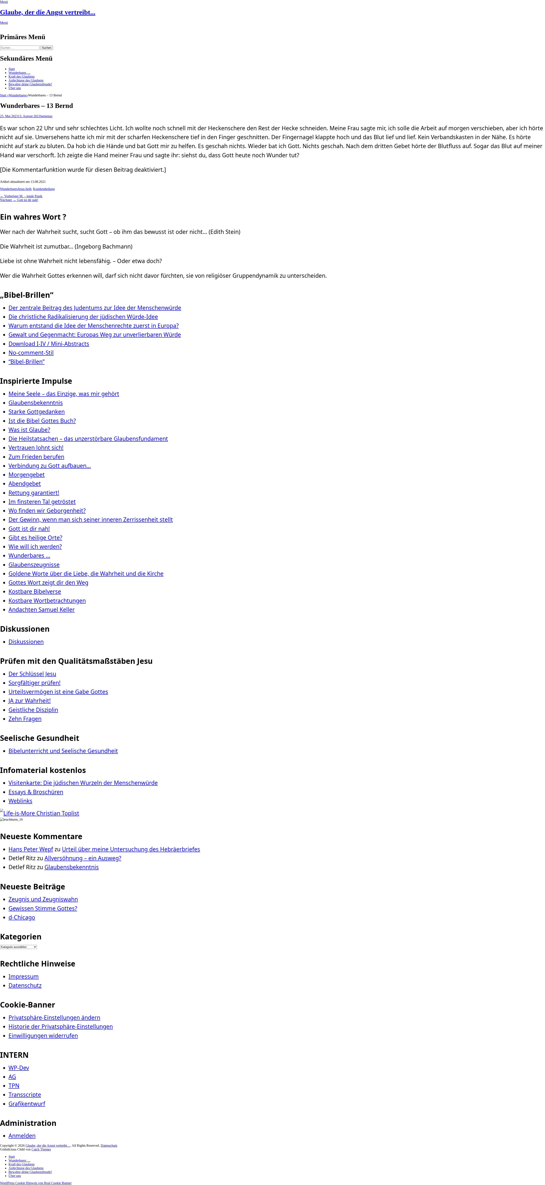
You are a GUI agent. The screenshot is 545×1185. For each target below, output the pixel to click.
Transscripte (25, 1094)
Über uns (15, 88)
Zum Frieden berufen (36, 457)
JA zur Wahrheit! (30, 700)
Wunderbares (18, 95)
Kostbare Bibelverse (35, 591)
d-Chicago (22, 917)
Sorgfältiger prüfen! (34, 683)
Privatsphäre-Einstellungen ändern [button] (54, 1017)
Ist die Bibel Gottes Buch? (42, 421)
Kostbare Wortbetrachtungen (47, 600)
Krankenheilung (44, 189)
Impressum (24, 976)
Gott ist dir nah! (29, 528)
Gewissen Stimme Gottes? (43, 908)
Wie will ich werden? (35, 546)
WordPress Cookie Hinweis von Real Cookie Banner (36, 1183)
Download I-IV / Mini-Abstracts (49, 344)
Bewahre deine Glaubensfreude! (30, 84)
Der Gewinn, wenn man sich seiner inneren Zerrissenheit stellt (91, 519)
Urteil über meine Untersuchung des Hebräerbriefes (131, 849)
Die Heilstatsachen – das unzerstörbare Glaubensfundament (88, 438)
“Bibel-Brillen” (26, 361)
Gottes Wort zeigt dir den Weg (48, 582)
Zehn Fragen (25, 719)
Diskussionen (26, 641)
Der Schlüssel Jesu (32, 674)
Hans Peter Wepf (31, 849)
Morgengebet (27, 474)
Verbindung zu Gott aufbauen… (50, 465)
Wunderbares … (19, 72)
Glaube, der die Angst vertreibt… (48, 1145)
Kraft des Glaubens (21, 76)
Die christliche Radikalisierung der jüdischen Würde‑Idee (83, 317)
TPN (14, 1085)
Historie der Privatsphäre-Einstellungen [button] (61, 1026)
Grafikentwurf (27, 1104)
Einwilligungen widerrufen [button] (43, 1035)
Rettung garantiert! (34, 493)
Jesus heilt (24, 189)
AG (12, 1077)
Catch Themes (41, 1149)
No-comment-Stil (31, 352)
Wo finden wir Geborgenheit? (47, 510)
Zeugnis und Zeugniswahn (43, 899)
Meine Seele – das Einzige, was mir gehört (64, 394)
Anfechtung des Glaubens (26, 80)
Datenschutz (25, 985)
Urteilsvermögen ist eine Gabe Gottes (58, 692)
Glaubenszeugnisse (34, 564)
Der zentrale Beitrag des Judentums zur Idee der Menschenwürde (95, 308)
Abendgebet (25, 483)
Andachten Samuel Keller (42, 609)
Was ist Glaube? (29, 430)
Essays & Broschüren (36, 792)
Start (12, 69)
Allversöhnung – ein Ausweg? (82, 858)
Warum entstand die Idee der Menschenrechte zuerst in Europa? (94, 325)
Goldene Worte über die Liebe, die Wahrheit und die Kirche (86, 573)
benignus (46, 116)
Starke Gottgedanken (37, 411)
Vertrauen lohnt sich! (36, 447)
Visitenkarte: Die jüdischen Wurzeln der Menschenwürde (83, 783)
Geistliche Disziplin (33, 710)
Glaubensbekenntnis (36, 402)
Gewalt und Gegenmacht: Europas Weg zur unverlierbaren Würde (95, 334)
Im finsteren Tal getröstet (42, 501)
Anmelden (22, 1135)
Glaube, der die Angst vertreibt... (47, 12)
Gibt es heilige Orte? (35, 537)
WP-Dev (19, 1068)
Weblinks (20, 801)
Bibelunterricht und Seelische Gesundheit (63, 751)
